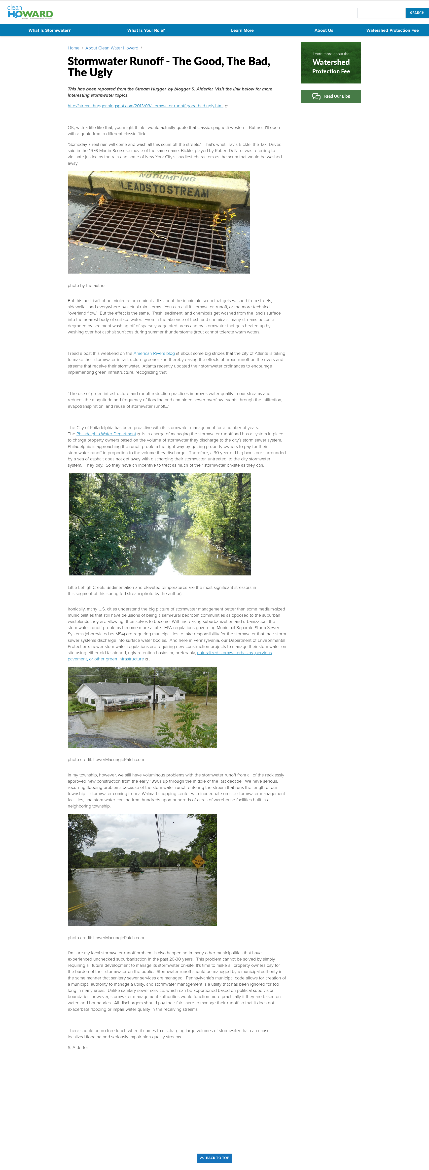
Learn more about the (331, 62)
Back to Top (217, 1158)
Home (73, 48)
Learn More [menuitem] (242, 30)
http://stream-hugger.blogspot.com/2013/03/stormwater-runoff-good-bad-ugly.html (145, 106)
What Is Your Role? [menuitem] (146, 30)
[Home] (32, 11)
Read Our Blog (337, 96)
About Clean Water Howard (111, 48)
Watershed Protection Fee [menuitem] (392, 30)
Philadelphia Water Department (106, 434)
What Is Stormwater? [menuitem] (50, 30)
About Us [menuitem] (324, 30)
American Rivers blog (154, 353)
